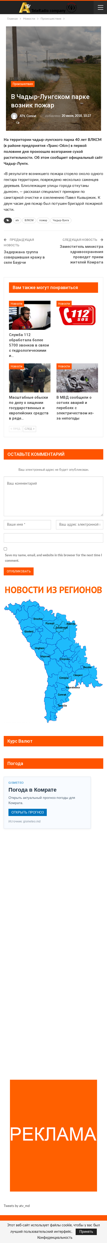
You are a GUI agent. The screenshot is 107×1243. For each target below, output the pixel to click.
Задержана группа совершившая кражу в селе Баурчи (24, 257)
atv (17, 220)
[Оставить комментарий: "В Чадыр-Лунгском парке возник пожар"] (15, 122)
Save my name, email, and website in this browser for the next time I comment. (53, 558)
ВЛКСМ (29, 220)
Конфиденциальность (54, 1238)
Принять (86, 1232)
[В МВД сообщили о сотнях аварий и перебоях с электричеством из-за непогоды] (77, 377)
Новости (16, 303)
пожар (43, 220)
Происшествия (23, 84)
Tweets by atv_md (17, 1206)
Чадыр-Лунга (61, 220)
